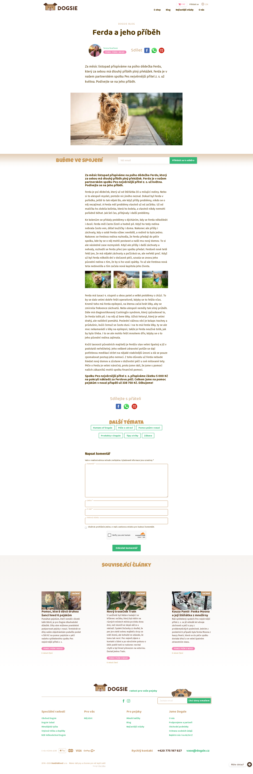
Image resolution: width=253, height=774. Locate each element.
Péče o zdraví (125, 428)
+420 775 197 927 (169, 750)
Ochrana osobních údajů (180, 731)
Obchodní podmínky (178, 726)
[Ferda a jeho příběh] (147, 50)
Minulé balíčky (133, 718)
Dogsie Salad (48, 722)
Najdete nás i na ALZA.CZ (181, 735)
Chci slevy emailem (199, 701)
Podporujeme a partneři (180, 722)
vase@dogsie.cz (198, 750)
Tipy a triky (132, 436)
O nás (172, 718)
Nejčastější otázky (135, 726)
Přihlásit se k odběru (183, 160)
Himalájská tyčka (50, 726)
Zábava (148, 436)
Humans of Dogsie (102, 428)
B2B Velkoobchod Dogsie (54, 735)
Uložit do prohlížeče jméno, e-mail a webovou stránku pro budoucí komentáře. (121, 527)
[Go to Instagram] (129, 701)
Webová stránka (93, 518)
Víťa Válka (101, 766)
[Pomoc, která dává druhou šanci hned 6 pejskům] (61, 600)
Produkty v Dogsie (111, 436)
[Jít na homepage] (60, 7)
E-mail (90, 509)
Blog (128, 722)
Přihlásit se (194, 4)
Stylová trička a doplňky (53, 731)
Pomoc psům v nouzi (114, 52)
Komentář (91, 464)
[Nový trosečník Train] (126, 600)
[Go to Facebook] (123, 701)
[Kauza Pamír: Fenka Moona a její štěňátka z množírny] (192, 600)
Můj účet (88, 718)
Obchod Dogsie (49, 718)
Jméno (90, 500)
